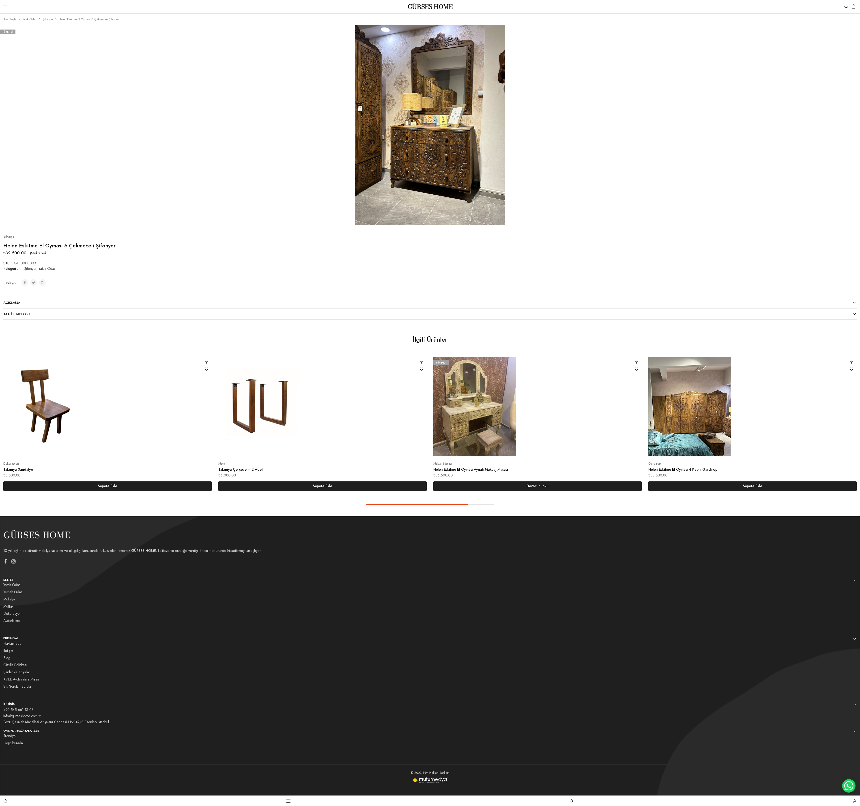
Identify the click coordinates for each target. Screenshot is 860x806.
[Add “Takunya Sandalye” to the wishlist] (206, 369)
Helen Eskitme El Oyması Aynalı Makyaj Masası (470, 469)
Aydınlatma (11, 620)
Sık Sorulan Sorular (17, 686)
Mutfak (8, 606)
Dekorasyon (11, 463)
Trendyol (9, 735)
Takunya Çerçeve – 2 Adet (240, 469)
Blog (6, 657)
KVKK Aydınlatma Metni (21, 679)
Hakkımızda (12, 643)
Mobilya (9, 599)
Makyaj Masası (442, 463)
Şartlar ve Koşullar (16, 672)
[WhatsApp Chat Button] (849, 786)
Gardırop (654, 463)
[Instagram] (13, 562)
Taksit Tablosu (16, 314)
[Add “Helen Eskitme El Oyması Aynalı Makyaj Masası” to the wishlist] (636, 369)
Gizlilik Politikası (15, 665)
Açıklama (11, 302)
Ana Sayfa (10, 19)
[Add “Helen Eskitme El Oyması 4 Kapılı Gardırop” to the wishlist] (851, 369)
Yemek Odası (13, 592)
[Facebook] (6, 562)
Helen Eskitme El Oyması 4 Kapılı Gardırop (682, 469)
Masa (221, 463)
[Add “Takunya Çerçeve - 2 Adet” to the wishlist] (421, 369)
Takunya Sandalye (18, 469)
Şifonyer (48, 19)
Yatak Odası (29, 19)
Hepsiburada (13, 743)
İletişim (8, 650)
